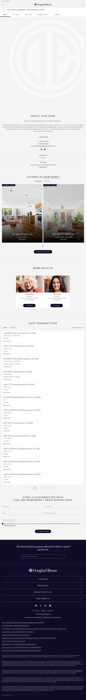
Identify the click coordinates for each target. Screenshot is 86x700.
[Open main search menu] (83, 4)
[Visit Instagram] (41, 149)
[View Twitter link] (41, 606)
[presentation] (43, 215)
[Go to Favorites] (83, 1)
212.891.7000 (23, 661)
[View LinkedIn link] (50, 606)
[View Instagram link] (45, 606)
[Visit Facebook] (45, 149)
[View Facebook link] (36, 606)
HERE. (55, 681)
